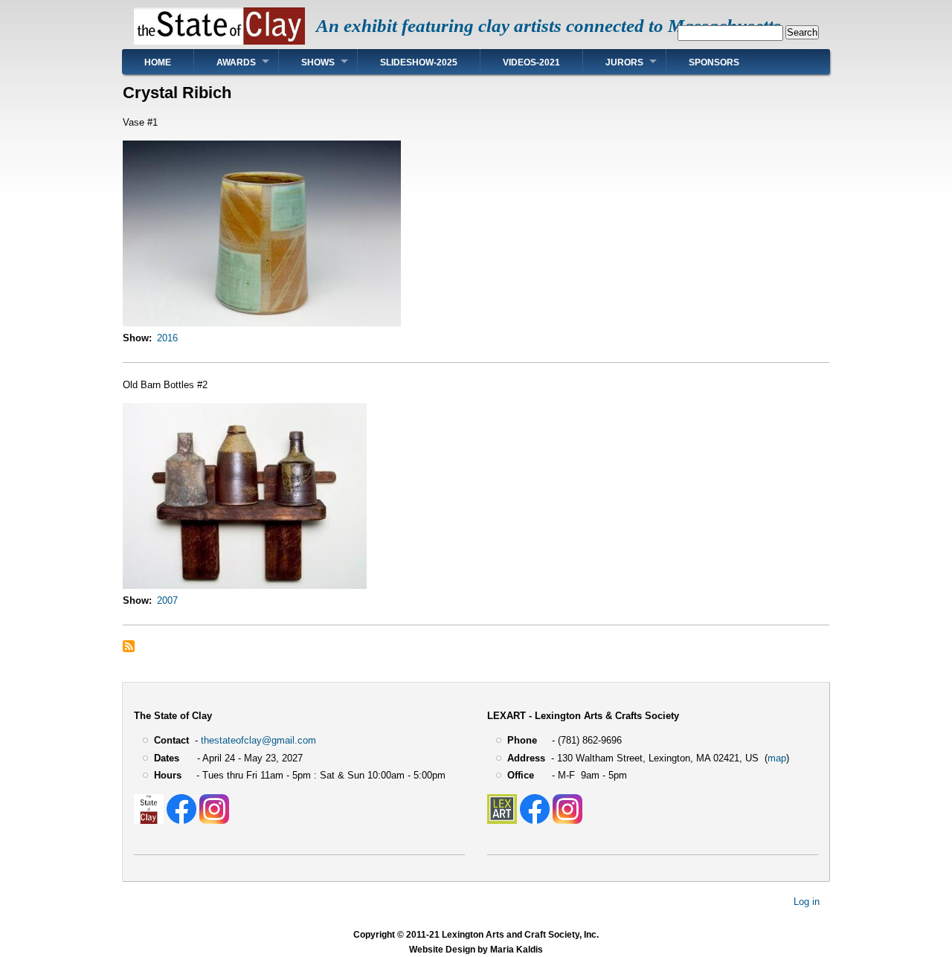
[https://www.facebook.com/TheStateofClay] (181, 820)
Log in (807, 901)
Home (157, 62)
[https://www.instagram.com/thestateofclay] (214, 820)
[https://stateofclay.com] (149, 820)
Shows (318, 62)
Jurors (624, 62)
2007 (167, 600)
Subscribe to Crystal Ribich (129, 646)
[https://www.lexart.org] (502, 820)
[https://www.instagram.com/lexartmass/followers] (567, 820)
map (777, 758)
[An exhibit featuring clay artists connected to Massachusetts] (219, 41)
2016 (167, 338)
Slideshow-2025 (418, 62)
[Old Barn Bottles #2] (245, 585)
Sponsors (714, 62)
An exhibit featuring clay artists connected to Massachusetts (548, 26)
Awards (236, 62)
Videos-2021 (531, 62)
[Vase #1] (262, 323)
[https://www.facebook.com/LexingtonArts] (535, 820)
